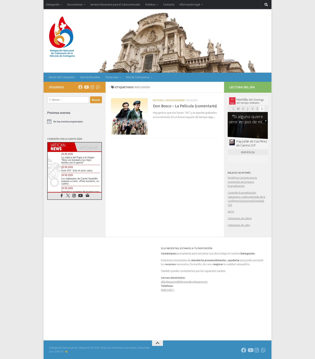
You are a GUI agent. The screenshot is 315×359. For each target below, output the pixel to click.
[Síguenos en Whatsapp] (98, 87)
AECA (231, 211)
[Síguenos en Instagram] (92, 87)
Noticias (158, 100)
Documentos (75, 4)
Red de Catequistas (137, 77)
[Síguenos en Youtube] (86, 87)
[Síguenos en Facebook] (80, 87)
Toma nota (111, 77)
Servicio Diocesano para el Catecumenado (115, 4)
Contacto (168, 4)
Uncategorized (175, 100)
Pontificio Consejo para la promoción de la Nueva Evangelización (242, 181)
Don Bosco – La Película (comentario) (185, 106)
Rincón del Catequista (62, 77)
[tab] (61, 146)
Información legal (190, 4)
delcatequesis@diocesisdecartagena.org (184, 281)
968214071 (167, 290)
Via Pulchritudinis (90, 77)
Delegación (52, 4)
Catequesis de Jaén (239, 225)
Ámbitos (150, 4)
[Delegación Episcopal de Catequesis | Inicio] (62, 36)
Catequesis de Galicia (240, 218)
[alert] (74, 121)
